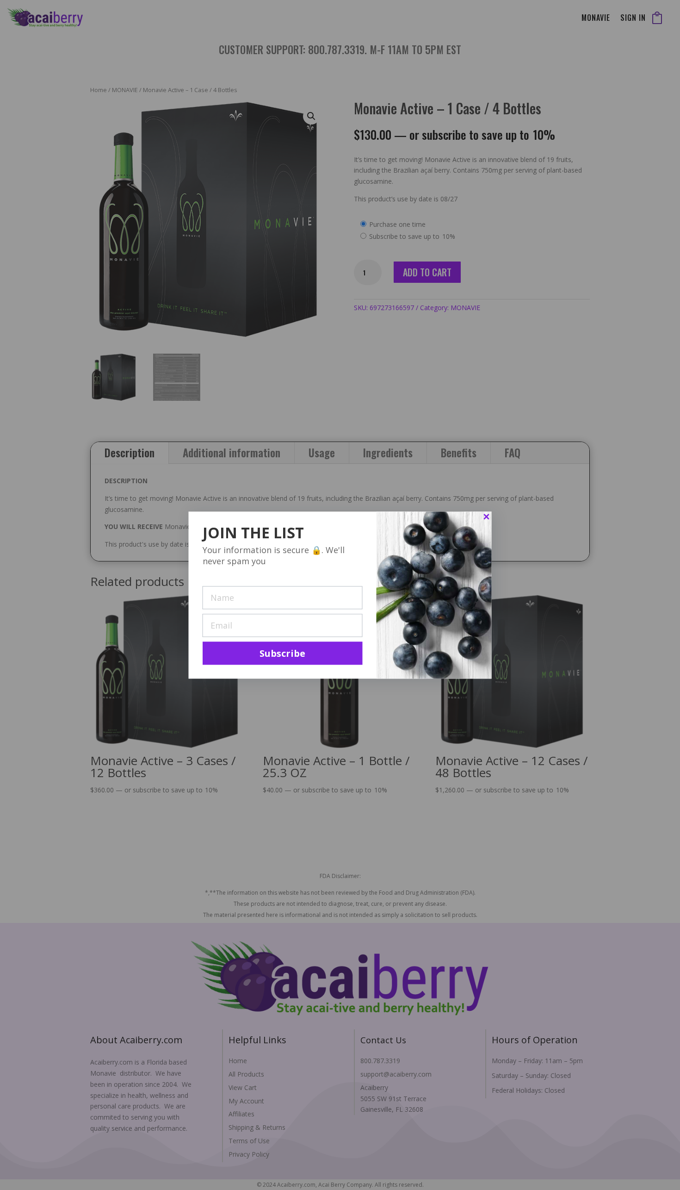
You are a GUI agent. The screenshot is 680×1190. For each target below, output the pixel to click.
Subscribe (282, 653)
